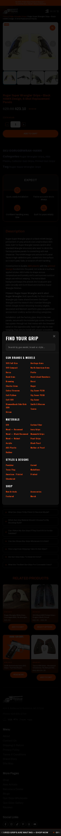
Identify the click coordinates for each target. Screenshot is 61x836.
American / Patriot (14, 474)
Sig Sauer (34, 399)
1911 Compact (12, 367)
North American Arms (40, 367)
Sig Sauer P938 (37, 395)
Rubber (9, 452)
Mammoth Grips (37, 433)
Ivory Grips (35, 429)
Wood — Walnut (13, 438)
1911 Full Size (12, 363)
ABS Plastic (11, 447)
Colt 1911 (10, 399)
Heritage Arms (37, 363)
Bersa (8, 372)
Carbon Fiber (36, 424)
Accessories (35, 491)
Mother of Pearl (37, 447)
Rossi (33, 381)
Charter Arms (12, 385)
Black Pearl (35, 443)
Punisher (10, 465)
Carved (33, 465)
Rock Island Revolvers (40, 376)
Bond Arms (10, 376)
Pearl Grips (35, 438)
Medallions (35, 469)
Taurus (33, 408)
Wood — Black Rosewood (17, 433)
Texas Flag (10, 469)
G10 (7, 424)
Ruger (33, 385)
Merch (33, 496)
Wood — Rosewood (14, 429)
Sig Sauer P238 (37, 390)
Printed (33, 474)
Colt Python (11, 395)
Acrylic (9, 443)
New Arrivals (11, 491)
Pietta (33, 372)
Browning (10, 381)
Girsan (9, 411)
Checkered (10, 478)
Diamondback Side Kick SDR (16, 406)
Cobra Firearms (13, 390)
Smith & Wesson (37, 404)
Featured (10, 496)
